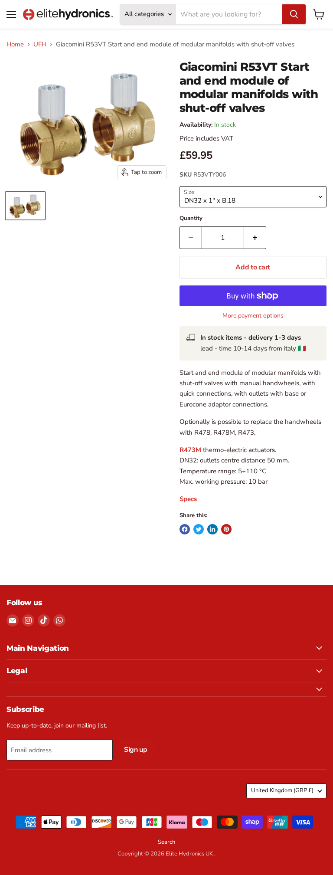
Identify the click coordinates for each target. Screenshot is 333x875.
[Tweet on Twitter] (198, 529)
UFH (39, 44)
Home (15, 44)
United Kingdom (282, 790)
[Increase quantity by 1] (255, 237)
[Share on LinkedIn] (212, 529)
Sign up (135, 749)
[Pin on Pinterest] (226, 529)
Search (166, 842)
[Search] (294, 14)
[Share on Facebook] (185, 529)
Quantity (191, 218)
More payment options (253, 315)
